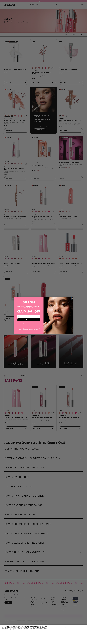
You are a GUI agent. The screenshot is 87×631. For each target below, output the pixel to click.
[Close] (85, 627)
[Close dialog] (71, 298)
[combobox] (20, 316)
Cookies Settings (67, 627)
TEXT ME (28, 319)
